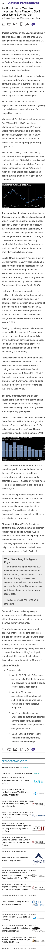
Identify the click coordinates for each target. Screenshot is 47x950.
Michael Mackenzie (11, 18)
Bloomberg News (27, 18)
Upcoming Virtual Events (17, 773)
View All (25, 767)
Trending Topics (12, 767)
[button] (3, 24)
